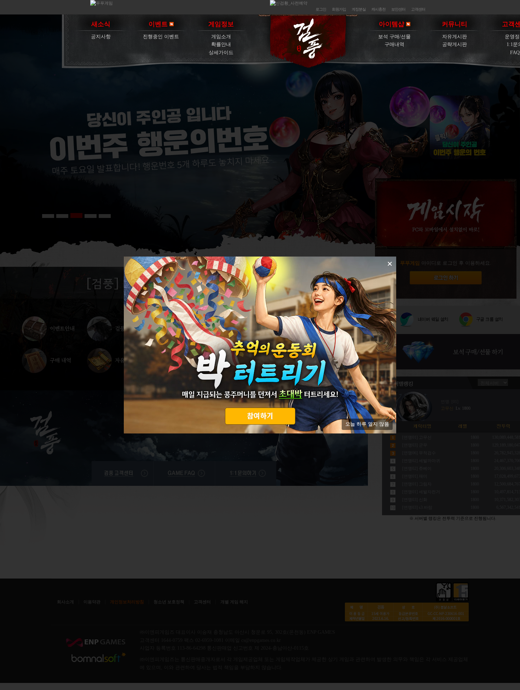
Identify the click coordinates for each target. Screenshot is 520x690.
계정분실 (359, 9)
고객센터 (418, 9)
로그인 (321, 9)
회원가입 (339, 9)
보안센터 (398, 9)
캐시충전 (378, 9)
